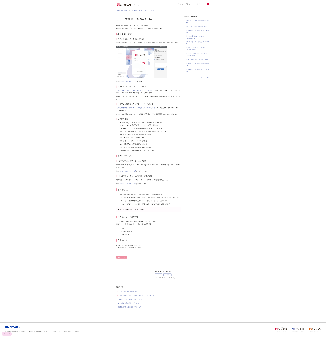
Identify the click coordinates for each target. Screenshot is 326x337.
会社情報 (7, 331)
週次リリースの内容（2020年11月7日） (130, 299)
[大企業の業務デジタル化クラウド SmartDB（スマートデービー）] (281, 329)
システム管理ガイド (126, 81)
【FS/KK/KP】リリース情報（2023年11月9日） (197, 70)
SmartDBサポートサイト (122, 10)
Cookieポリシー (24, 331)
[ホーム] (124, 4)
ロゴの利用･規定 (32, 331)
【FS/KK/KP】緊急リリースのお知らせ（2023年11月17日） (196, 54)
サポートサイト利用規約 (51, 331)
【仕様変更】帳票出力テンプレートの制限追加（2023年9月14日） (136, 108)
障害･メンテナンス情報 (74, 331)
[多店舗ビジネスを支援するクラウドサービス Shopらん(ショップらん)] (315, 329)
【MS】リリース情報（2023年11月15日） (197, 59)
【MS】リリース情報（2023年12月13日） (197, 26)
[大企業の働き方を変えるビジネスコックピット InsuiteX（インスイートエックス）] (298, 329)
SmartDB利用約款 (41, 331)
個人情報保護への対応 (15, 331)
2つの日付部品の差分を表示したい (128, 303)
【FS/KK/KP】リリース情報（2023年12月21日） (198, 21)
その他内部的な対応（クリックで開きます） (133, 209)
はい (159, 274)
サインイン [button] (200, 4)
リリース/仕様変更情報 (136, 10)
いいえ (168, 274)
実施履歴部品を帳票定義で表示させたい (130, 307)
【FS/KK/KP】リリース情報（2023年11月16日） (197, 64)
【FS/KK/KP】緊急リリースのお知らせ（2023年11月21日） (196, 48)
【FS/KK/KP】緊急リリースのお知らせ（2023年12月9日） (196, 37)
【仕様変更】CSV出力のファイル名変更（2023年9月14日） (134, 90)
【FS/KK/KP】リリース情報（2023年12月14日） (198, 31)
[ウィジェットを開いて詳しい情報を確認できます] (7, 334)
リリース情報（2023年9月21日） (128, 291)
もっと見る (206, 77)
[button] (208, 4)
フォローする (121, 257)
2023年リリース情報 (149, 10)
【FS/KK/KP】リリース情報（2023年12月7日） (197, 43)
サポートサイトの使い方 (63, 331)
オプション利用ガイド (127, 171)
